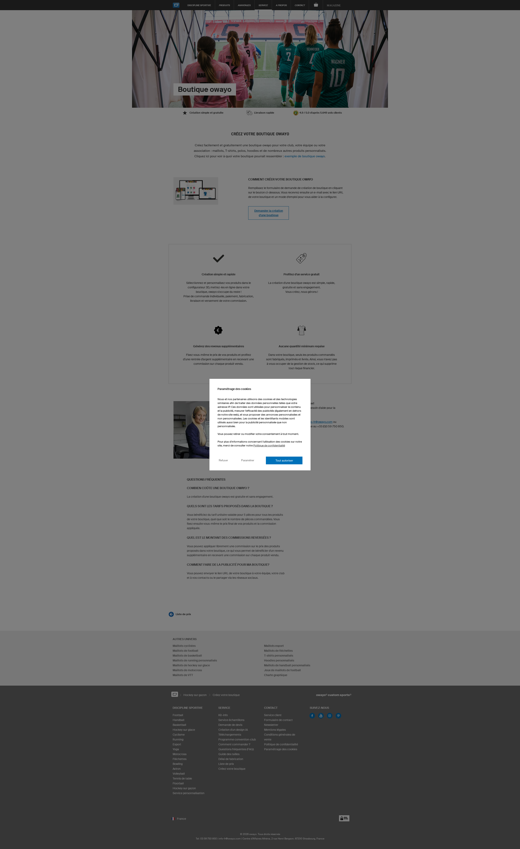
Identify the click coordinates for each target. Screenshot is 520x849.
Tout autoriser (284, 460)
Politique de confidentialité (269, 445)
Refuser (223, 460)
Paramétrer (247, 460)
